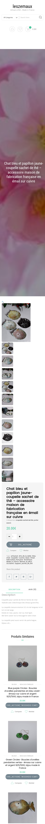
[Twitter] (16, 576)
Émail (32, 558)
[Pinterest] (23, 576)
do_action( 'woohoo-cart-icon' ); (25, 545)
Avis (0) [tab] (32, 589)
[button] (3, 302)
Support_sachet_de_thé (24, 563)
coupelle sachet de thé (24, 520)
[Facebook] (9, 576)
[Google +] (30, 576)
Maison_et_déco (26, 561)
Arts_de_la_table (25, 556)
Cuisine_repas (24, 558)
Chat (8, 558)
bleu (34, 556)
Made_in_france (12, 561)
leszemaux (22, 6)
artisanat (14, 556)
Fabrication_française (14, 560)
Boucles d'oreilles (26, 684)
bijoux (14, 684)
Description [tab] (14, 589)
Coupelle (14, 558)
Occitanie (10, 563)
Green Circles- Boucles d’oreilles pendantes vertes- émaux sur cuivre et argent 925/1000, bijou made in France (22, 763)
